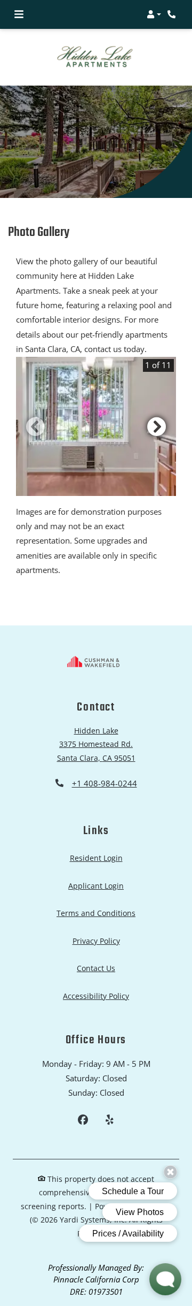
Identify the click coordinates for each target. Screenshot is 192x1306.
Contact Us (96, 953)
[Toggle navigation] (19, 14)
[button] (154, 14)
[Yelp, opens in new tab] (109, 1106)
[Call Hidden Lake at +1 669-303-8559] (172, 14)
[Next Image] (156, 411)
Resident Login (96, 842)
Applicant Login (96, 870)
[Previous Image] (35, 411)
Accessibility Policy (96, 980)
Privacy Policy (96, 925)
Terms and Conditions (96, 897)
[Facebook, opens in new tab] (83, 1106)
